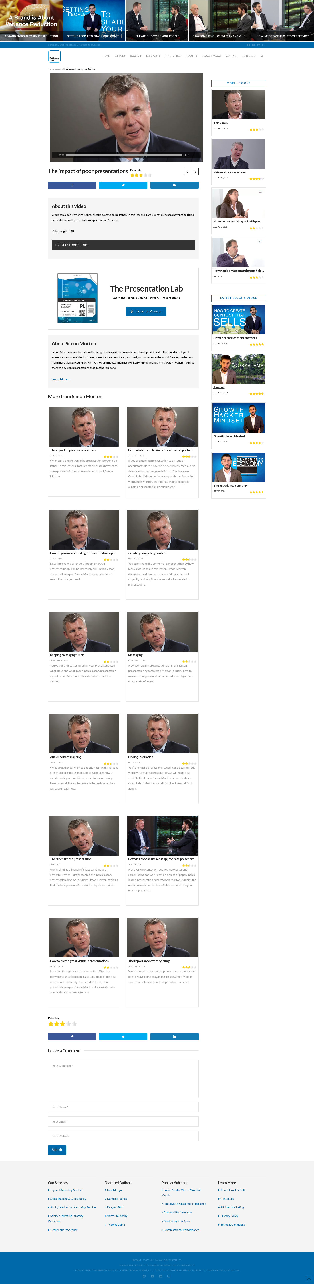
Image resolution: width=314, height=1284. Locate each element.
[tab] (123, 245)
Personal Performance (178, 1212)
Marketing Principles (177, 1221)
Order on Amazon (148, 311)
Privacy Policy (229, 1215)
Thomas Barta (116, 1224)
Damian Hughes (117, 1198)
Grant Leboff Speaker (63, 1229)
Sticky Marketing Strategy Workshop (65, 1218)
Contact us (227, 1198)
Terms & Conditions (232, 1224)
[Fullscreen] (198, 155)
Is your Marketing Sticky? (66, 1190)
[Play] (54, 155)
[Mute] (193, 155)
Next (306, 21)
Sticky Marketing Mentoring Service (73, 1207)
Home (51, 68)
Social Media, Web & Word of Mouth (181, 1192)
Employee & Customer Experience (185, 1203)
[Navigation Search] (262, 54)
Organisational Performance (181, 1229)
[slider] (124, 155)
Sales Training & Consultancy (68, 1198)
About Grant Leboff (232, 1190)
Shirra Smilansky (117, 1215)
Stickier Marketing (232, 1207)
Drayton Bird (115, 1207)
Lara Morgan (115, 1190)
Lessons (59, 68)
